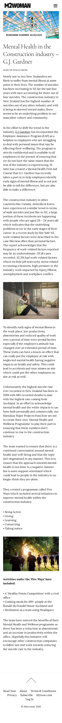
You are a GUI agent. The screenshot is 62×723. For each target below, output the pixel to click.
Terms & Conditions (43, 691)
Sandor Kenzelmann (15, 70)
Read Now (9, 691)
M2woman (29, 706)
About (23, 691)
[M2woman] (17, 6)
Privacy (12, 695)
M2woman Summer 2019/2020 (24, 35)
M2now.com (44, 695)
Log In (30, 699)
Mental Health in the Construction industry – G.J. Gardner (31, 54)
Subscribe (26, 695)
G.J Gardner (22, 132)
